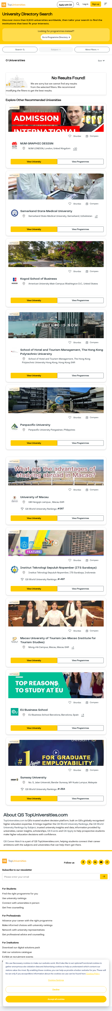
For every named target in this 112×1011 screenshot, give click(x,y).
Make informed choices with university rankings (27, 925)
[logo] (13, 3)
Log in (85, 4)
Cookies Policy (93, 973)
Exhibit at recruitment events (17, 956)
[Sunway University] (14, 779)
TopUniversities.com (14, 820)
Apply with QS (65, 4)
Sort (100, 60)
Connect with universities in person (20, 903)
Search (18, 49)
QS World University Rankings (72, 824)
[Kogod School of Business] (14, 280)
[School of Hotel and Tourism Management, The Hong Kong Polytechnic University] (14, 351)
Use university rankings (14, 898)
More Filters (91, 49)
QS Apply (68, 831)
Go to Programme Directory (55, 37)
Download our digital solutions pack (21, 947)
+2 (96, 216)
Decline (56, 989)
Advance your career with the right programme (27, 920)
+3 (82, 715)
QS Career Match (13, 841)
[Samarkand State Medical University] (14, 212)
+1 (73, 647)
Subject (55, 49)
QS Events (52, 831)
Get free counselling (13, 907)
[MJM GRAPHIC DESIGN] (14, 145)
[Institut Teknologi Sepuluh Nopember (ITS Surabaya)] (14, 569)
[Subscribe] (104, 876)
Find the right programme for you (20, 893)
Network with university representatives (23, 929)
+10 (75, 148)
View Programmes (80, 161)
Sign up (95, 4)
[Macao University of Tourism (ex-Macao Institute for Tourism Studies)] (14, 640)
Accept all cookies (56, 999)
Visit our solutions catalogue (17, 952)
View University (34, 161)
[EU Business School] (14, 711)
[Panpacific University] (14, 426)
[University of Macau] (14, 498)
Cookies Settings (56, 980)
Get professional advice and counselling (23, 934)
